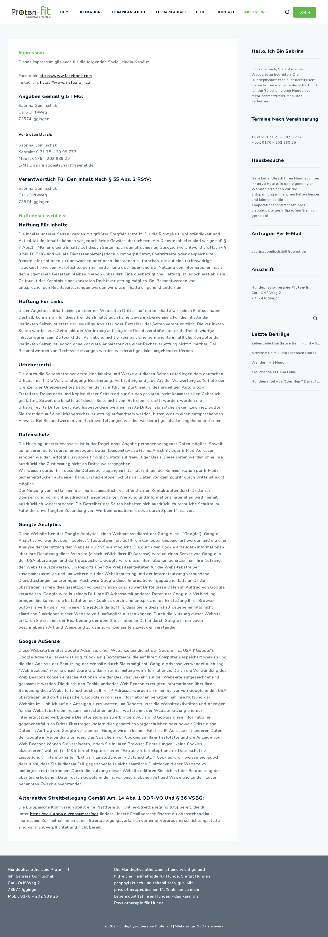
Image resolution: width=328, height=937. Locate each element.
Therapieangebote (128, 12)
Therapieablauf (171, 12)
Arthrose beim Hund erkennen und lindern (285, 352)
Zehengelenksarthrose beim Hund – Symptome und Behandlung (285, 343)
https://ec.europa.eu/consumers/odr (64, 814)
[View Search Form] (287, 12)
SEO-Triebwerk (210, 926)
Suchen (315, 318)
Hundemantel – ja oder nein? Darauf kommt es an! (285, 381)
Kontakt (226, 12)
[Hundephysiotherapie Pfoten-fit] (31, 12)
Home (65, 12)
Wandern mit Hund (267, 362)
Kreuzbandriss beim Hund (274, 372)
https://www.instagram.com (67, 82)
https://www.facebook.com (65, 75)
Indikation (90, 12)
